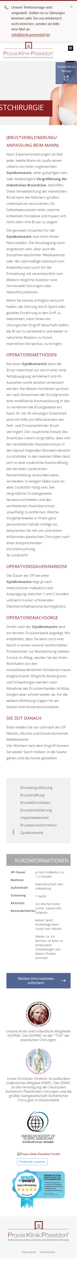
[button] (70, 48)
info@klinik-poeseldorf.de (30, 35)
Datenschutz (47, 1252)
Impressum (29, 1252)
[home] (27, 51)
